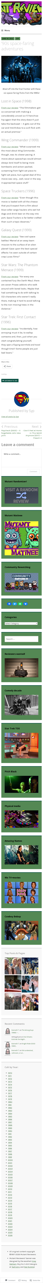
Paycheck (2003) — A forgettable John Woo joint (11, 431)
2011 (10, 1192)
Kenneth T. (15, 1030)
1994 (10, 1142)
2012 (10, 1195)
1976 (10, 1090)
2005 (10, 1174)
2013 (10, 1197)
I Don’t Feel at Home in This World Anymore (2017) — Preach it (32, 432)
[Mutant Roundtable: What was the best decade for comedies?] (13, 1001)
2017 (10, 1209)
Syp (17, 39)
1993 (10, 1139)
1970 (10, 1073)
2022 (10, 1224)
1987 (10, 1122)
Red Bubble (29, 1267)
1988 (10, 1125)
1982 (10, 1108)
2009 (10, 1186)
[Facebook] (9, 603)
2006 (10, 1177)
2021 (10, 1221)
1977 (10, 1093)
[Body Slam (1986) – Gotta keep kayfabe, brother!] (13, 984)
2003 (10, 1168)
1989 (10, 1128)
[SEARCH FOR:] (21, 639)
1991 (10, 1134)
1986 (10, 1119)
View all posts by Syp (10, 416)
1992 (10, 1137)
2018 (10, 1212)
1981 (10, 1105)
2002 (10, 1166)
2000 (10, 1160)
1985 (10, 1116)
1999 (10, 1157)
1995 (10, 1145)
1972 (10, 1079)
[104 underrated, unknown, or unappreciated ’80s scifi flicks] (30, 966)
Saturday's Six (11, 381)
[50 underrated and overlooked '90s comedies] (13, 966)
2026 (10, 1235)
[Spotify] (20, 603)
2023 (10, 1226)
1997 (10, 1151)
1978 (10, 1096)
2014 (10, 1200)
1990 (10, 1131)
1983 (10, 1110)
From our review (9, 107)
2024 (10, 1229)
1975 (10, 1087)
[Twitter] (14, 603)
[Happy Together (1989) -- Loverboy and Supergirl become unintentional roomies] (30, 984)
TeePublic (16, 1267)
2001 (10, 1163)
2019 (10, 1215)
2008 (10, 1183)
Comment (33, 471)
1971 (10, 1076)
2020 (10, 1218)
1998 (10, 1154)
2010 (10, 1189)
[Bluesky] (25, 603)
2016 (10, 1206)
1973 (10, 1081)
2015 (10, 1203)
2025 (10, 1232)
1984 (10, 1113)
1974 (10, 1084)
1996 (10, 1148)
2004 (10, 1171)
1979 (10, 1099)
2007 (10, 1180)
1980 (10, 1102)
